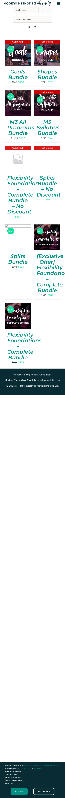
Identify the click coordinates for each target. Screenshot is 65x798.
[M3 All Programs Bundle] (18, 92)
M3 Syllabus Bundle (48, 127)
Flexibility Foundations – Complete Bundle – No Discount (24, 195)
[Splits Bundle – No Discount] (47, 147)
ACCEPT (19, 791)
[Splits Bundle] (18, 226)
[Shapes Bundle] (47, 41)
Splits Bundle (18, 259)
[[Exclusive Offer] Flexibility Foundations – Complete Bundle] (47, 226)
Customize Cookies (51, 765)
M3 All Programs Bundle (20, 127)
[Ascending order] (49, 10)
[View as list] (35, 27)
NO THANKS (44, 791)
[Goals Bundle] (18, 41)
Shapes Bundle (47, 74)
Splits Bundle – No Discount (49, 186)
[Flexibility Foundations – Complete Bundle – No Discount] (18, 147)
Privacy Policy (27, 767)
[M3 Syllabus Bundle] (47, 92)
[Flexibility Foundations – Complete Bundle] (18, 304)
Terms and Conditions (37, 767)
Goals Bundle (18, 74)
